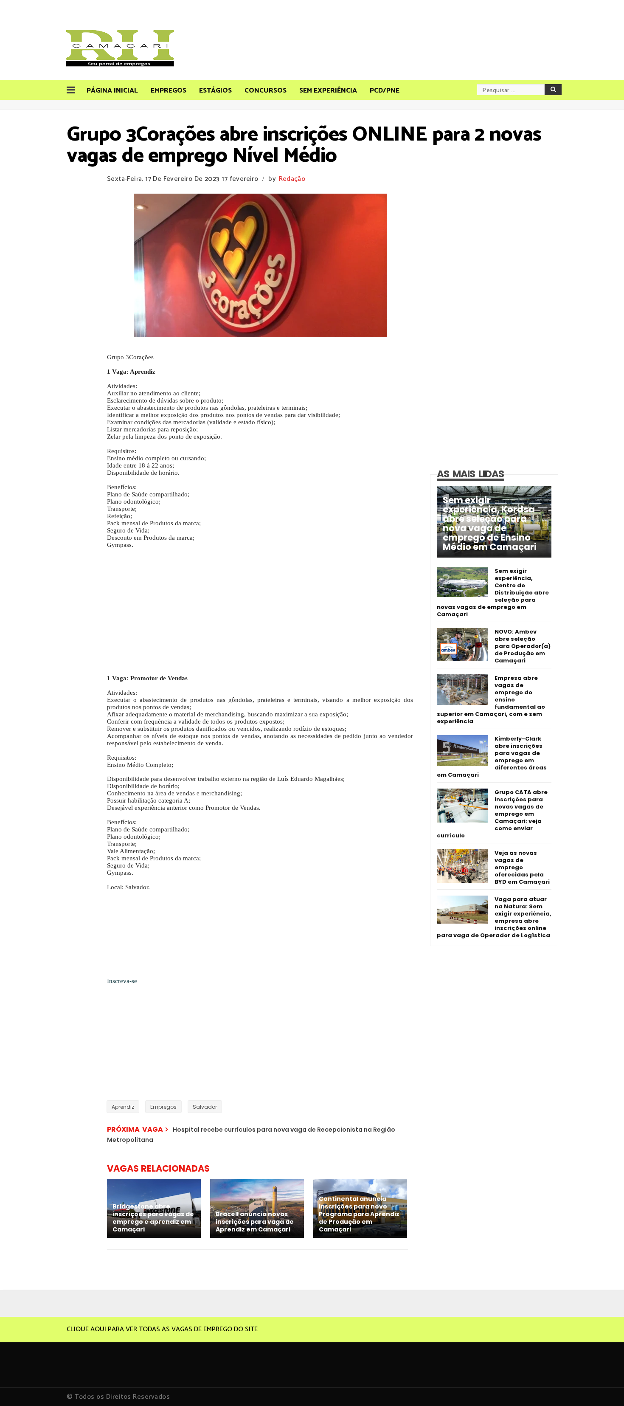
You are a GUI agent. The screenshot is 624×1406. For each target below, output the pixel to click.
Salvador (205, 1106)
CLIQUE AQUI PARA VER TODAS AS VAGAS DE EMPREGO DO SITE (162, 1329)
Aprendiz (123, 1106)
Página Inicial (112, 90)
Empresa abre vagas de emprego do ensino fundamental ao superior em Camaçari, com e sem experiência (491, 699)
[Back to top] (603, 1385)
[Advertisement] (260, 615)
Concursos (266, 90)
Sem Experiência (328, 90)
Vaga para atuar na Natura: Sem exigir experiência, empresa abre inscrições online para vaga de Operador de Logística (494, 917)
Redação (292, 179)
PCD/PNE (384, 90)
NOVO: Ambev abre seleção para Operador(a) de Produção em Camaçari (523, 646)
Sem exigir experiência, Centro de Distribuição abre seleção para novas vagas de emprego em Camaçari (493, 592)
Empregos (168, 90)
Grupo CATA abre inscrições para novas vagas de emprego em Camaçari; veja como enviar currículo (492, 814)
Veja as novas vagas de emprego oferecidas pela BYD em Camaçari (522, 867)
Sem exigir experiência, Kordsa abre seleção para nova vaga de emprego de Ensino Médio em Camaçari (490, 524)
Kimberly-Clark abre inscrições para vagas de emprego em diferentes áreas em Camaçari (492, 756)
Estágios (215, 90)
